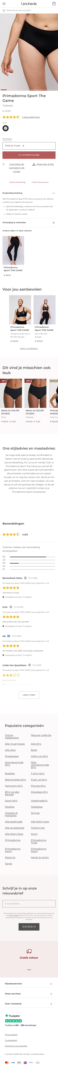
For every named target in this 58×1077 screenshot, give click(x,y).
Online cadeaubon (12, 736)
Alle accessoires (14, 828)
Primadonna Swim (12, 850)
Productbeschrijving (12, 193)
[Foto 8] (48, 90)
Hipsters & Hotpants (11, 814)
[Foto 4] (23, 90)
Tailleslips (37, 807)
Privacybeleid (14, 915)
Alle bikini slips (14, 834)
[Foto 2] (10, 90)
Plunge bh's (38, 786)
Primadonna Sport (38, 850)
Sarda (8, 863)
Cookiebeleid (11, 1040)
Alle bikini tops (40, 821)
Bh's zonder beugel (12, 793)
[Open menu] (4, 3)
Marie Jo (10, 857)
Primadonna (12, 840)
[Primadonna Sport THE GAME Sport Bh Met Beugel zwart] (45, 309)
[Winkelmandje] (54, 3)
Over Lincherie (13, 1003)
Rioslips (9, 807)
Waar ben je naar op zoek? (18, 10)
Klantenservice (13, 983)
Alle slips (10, 750)
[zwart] (5, 128)
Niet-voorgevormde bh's (40, 765)
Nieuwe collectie (41, 735)
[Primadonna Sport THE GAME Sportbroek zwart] (13, 250)
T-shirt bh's (38, 773)
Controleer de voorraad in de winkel (16, 168)
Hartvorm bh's (14, 786)
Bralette (10, 773)
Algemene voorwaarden (16, 1046)
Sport (34, 834)
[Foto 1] (4, 90)
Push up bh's (39, 779)
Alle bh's (36, 744)
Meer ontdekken (29, 348)
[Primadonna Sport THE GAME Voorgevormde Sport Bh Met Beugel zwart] (20, 309)
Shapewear (12, 756)
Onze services (13, 993)
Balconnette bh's (15, 779)
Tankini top (38, 828)
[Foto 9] (54, 90)
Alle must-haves (15, 744)
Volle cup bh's (39, 756)
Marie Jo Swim (40, 857)
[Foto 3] (16, 90)
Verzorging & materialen (14, 222)
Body (34, 750)
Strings (35, 813)
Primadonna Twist (38, 841)
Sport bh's (11, 800)
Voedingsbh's (39, 800)
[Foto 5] (29, 90)
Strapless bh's (39, 792)
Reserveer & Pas (45, 164)
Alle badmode (13, 821)
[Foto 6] (35, 90)
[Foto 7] (42, 90)
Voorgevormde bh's (14, 764)
